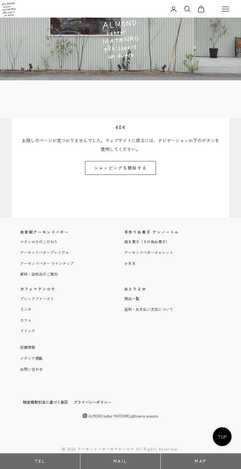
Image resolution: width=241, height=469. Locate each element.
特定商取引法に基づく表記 (45, 402)
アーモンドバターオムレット (148, 252)
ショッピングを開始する (120, 168)
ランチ (25, 309)
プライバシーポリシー (92, 402)
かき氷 (130, 263)
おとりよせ (135, 288)
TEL (40, 461)
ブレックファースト (37, 298)
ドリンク (27, 330)
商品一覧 (131, 298)
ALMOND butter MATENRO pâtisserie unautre (123, 415)
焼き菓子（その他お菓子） (146, 241)
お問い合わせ (31, 369)
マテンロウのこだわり (39, 241)
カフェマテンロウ (38, 288)
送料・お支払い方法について (148, 309)
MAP (201, 461)
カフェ (25, 320)
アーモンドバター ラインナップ (47, 263)
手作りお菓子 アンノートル (151, 231)
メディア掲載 (31, 358)
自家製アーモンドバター (44, 231)
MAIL (120, 461)
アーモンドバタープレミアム (44, 252)
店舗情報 (27, 347)
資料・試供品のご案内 (39, 274)
